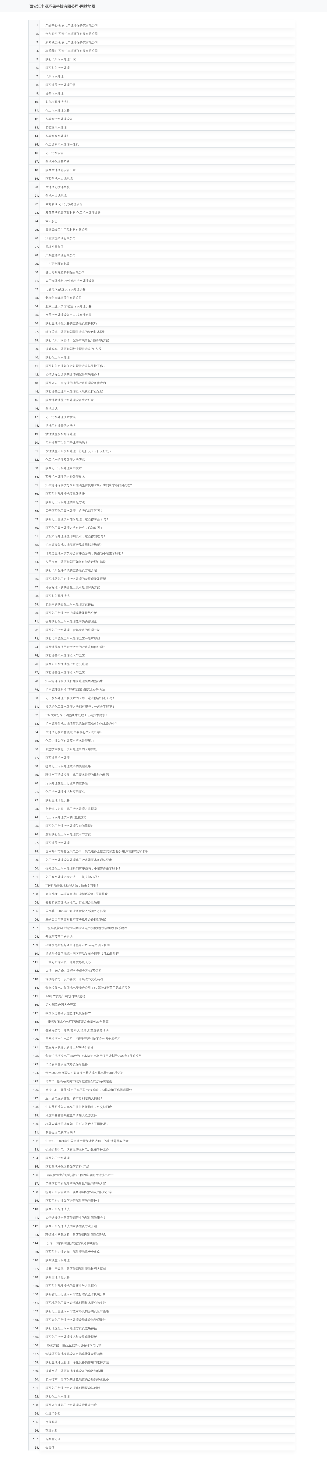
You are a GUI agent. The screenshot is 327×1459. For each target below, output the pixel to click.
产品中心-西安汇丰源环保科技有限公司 (71, 25)
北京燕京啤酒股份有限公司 (63, 297)
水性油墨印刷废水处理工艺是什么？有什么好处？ (78, 451)
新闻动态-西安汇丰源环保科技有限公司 (71, 42)
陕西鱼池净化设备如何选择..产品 (67, 1166)
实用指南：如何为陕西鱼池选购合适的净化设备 (77, 1379)
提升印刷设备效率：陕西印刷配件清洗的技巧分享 (78, 1192)
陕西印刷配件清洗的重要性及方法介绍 (71, 570)
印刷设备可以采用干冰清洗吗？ (66, 442)
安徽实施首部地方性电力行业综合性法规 (72, 902)
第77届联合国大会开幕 (60, 1004)
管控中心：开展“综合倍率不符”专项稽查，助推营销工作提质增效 (88, 1089)
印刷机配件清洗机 (57, 102)
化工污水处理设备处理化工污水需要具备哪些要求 (78, 860)
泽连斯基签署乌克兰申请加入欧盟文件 (71, 1115)
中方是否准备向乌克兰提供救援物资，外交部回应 (78, 1107)
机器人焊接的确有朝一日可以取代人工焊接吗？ (77, 1124)
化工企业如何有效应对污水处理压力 (69, 740)
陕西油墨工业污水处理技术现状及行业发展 (74, 391)
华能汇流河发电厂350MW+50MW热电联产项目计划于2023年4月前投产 (93, 1055)
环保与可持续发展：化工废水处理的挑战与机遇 (77, 774)
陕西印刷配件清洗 (57, 596)
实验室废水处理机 (57, 136)
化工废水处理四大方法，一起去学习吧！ (72, 877)
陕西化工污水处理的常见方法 (65, 502)
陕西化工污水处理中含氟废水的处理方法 (72, 630)
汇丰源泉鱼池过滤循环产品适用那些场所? (73, 544)
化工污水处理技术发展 (60, 417)
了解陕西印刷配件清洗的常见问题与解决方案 (75, 1183)
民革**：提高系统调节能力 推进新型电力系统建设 (78, 1081)
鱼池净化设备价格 (57, 161)
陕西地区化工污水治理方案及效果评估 (71, 1328)
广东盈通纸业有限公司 (60, 255)
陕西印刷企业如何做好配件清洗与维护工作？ (75, 366)
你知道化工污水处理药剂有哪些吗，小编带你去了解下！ (83, 868)
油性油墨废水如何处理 (60, 434)
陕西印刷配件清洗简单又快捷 (65, 493)
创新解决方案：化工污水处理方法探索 (71, 808)
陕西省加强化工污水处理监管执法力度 (71, 1405)
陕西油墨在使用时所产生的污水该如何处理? (75, 647)
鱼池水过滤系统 (56, 195)
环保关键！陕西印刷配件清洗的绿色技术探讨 (75, 332)
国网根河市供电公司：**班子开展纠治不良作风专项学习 (82, 1038)
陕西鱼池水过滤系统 (59, 178)
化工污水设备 (54, 153)
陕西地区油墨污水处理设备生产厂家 (69, 400)
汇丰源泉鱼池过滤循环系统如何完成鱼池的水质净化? (81, 723)
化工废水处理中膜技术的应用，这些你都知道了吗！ (80, 698)
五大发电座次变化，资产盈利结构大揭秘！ (74, 1098)
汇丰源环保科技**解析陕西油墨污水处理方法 (75, 689)
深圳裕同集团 (54, 246)
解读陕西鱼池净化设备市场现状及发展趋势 (74, 1354)
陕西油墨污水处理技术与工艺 (65, 655)
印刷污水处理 (54, 76)
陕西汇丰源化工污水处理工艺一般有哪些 (72, 638)
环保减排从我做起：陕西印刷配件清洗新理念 (75, 1234)
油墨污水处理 (54, 93)
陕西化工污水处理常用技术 (63, 468)
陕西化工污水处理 (57, 357)
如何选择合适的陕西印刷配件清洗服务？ (72, 374)
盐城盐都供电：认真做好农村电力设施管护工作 (77, 1149)
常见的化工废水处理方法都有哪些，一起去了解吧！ (80, 706)
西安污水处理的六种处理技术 (65, 476)
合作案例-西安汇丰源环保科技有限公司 (71, 33)
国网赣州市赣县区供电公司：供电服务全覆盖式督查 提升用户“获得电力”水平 (96, 851)
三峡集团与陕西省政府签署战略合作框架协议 (75, 919)
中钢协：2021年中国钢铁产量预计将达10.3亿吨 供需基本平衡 (86, 1141)
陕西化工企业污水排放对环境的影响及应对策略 (77, 1311)
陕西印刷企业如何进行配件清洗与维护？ (72, 1200)
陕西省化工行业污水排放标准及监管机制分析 (75, 1294)
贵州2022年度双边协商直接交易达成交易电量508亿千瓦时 (84, 1072)
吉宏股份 (51, 221)
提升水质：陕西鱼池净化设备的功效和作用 (74, 1371)
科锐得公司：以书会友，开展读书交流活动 (74, 979)
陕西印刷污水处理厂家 (60, 59)
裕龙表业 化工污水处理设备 (64, 204)
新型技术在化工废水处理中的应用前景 (71, 749)
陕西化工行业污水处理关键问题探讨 (69, 825)
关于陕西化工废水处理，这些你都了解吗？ (74, 510)
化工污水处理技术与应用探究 (65, 791)
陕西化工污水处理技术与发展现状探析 (71, 1336)
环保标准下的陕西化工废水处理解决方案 (72, 587)
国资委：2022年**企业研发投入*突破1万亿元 (75, 911)
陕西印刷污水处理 (57, 67)
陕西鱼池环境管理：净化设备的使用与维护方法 (77, 1362)
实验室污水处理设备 (59, 119)
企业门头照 (53, 1413)
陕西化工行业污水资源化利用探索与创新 (72, 1388)
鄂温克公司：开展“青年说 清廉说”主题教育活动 (77, 1030)
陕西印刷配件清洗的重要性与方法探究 (71, 1285)
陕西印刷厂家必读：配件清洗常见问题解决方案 (77, 340)
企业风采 (51, 1422)
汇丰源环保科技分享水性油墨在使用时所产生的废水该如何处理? (88, 485)
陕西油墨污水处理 (57, 757)
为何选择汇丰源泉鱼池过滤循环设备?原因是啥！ (78, 894)
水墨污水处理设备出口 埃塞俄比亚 (68, 314)
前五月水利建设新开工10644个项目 (69, 1047)
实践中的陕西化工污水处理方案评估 (69, 604)
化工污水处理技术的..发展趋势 (65, 817)
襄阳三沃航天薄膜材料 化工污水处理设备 (73, 212)
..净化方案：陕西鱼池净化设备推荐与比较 (73, 1345)
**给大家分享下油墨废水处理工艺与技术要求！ (76, 715)
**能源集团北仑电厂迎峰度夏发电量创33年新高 (77, 1021)
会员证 (49, 1447)
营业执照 (51, 1430)
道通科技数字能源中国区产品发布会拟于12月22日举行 (82, 953)
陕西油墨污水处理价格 (60, 85)
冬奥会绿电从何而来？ (60, 1132)
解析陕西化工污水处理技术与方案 (68, 834)
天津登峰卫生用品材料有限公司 (66, 229)
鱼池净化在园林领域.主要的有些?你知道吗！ (75, 732)
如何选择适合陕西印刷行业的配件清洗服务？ (75, 1217)
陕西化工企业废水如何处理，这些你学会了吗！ (77, 519)
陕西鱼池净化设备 (57, 800)
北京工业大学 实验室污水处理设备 (68, 306)
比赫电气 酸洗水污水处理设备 (65, 289)
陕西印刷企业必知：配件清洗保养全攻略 (72, 1251)
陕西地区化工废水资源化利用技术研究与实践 (75, 1302)
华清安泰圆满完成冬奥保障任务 (66, 1064)
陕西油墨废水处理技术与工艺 (65, 672)
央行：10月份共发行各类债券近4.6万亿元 (73, 970)
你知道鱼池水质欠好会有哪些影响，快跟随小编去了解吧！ (84, 553)
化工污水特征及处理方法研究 (65, 459)
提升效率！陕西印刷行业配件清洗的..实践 (73, 349)
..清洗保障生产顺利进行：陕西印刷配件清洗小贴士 (79, 1175)
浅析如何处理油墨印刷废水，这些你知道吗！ (75, 536)
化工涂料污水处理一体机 (62, 144)
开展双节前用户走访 (59, 936)
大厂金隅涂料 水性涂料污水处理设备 (70, 280)
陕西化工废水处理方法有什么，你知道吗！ (74, 527)
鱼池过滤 (51, 408)
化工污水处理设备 (57, 110)
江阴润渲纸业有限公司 (60, 238)
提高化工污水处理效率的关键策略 (68, 766)
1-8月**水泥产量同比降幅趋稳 (65, 996)
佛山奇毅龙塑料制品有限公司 (65, 272)
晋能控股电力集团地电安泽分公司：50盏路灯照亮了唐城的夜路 (88, 987)
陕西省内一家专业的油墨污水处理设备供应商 (75, 383)
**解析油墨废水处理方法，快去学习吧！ (72, 885)
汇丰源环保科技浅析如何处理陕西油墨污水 (74, 681)
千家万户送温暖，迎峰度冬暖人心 (68, 962)
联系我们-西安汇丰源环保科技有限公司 (71, 50)
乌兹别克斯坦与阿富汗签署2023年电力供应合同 (77, 945)
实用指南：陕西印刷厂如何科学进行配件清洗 (75, 561)
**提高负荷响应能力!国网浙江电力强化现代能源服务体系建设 (86, 928)
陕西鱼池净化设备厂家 (60, 170)
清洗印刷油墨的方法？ (60, 425)
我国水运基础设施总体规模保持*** (68, 1013)
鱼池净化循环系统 (57, 187)
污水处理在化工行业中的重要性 (66, 783)
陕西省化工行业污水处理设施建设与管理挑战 (75, 1319)
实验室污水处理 (56, 127)
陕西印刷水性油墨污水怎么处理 (66, 664)
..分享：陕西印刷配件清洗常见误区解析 (71, 1243)
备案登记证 (53, 1439)
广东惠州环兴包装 (57, 263)
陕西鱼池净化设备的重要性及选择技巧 (71, 323)
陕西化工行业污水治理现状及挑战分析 (71, 613)
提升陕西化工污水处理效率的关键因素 (71, 621)
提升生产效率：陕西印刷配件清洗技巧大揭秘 (75, 1268)
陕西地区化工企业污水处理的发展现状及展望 (75, 578)
